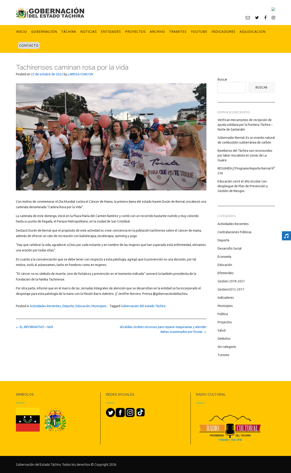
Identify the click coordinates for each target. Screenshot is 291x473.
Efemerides (226, 273)
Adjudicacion (253, 31)
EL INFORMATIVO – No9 (34, 327)
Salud (222, 330)
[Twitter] (257, 17)
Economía (224, 256)
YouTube (199, 31)
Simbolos (224, 338)
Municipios (99, 306)
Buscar (222, 79)
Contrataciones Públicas (235, 232)
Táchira (68, 31)
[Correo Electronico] (248, 17)
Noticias (88, 31)
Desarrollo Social (230, 248)
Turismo (223, 355)
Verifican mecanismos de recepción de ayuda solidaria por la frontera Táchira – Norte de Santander (245, 124)
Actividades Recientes (45, 306)
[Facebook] (265, 17)
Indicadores (223, 31)
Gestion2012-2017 (231, 289)
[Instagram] (273, 17)
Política (223, 314)
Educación (82, 306)
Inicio (21, 31)
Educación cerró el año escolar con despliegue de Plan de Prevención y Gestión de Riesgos (243, 186)
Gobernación (44, 31)
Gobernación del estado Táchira (143, 306)
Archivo (157, 31)
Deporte (68, 306)
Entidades (111, 31)
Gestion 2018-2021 (231, 281)
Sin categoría (227, 347)
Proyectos (135, 31)
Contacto (29, 45)
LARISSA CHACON (80, 74)
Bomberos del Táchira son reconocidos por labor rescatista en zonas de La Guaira (245, 155)
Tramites (178, 31)
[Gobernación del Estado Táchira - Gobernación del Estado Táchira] (50, 13)
